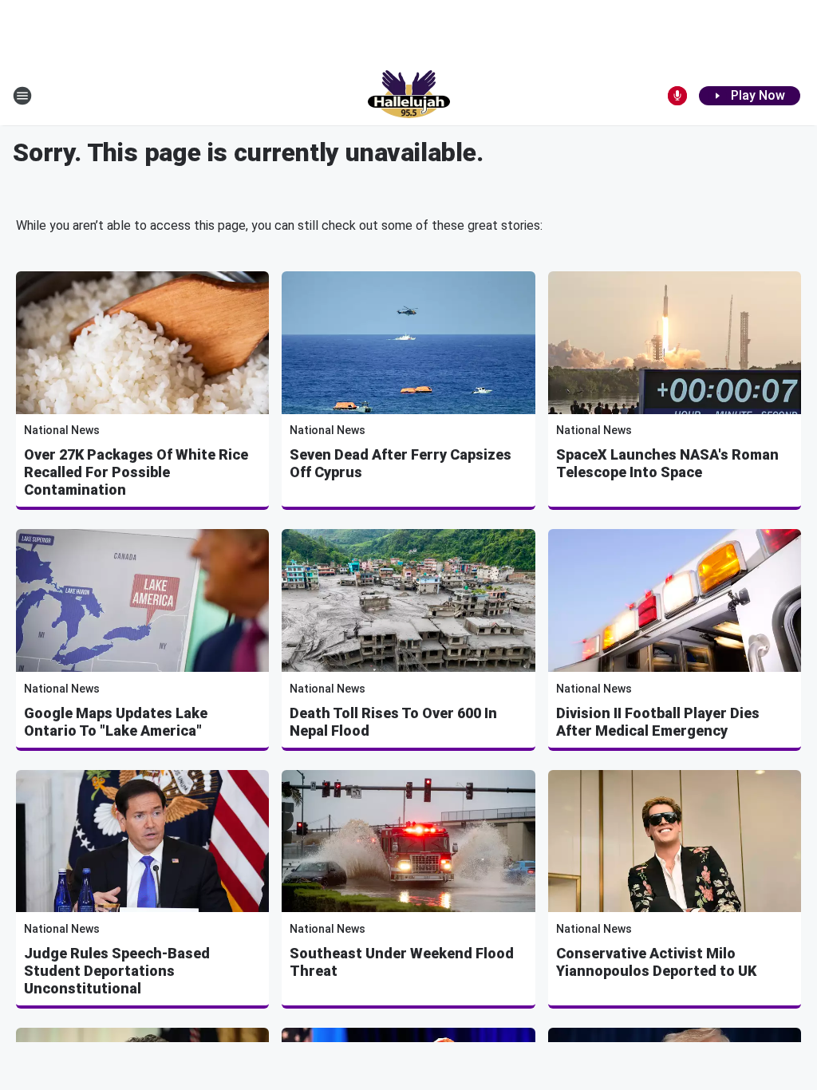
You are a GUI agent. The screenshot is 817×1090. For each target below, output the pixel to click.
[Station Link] (409, 95)
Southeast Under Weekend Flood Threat (402, 962)
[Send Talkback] (677, 95)
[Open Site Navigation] (22, 95)
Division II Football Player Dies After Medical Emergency (658, 722)
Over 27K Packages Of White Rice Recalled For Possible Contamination (136, 472)
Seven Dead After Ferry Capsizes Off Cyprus (400, 463)
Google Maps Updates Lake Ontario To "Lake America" (115, 722)
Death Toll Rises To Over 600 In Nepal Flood (393, 722)
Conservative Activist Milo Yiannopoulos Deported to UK (656, 962)
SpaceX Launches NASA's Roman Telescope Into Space (667, 463)
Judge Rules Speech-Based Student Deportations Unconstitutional (117, 971)
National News (62, 430)
